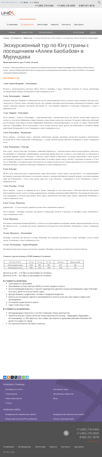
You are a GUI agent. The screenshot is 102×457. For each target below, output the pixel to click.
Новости (54, 24)
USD (21, 2)
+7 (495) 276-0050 (66, 5)
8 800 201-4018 (87, 5)
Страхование (11, 394)
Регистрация (78, 32)
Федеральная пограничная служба (68, 414)
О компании (12, 24)
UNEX (8, 13)
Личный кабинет (46, 32)
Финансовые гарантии (63, 394)
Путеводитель (27, 24)
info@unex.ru (93, 441)
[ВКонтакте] (4, 377)
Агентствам (42, 24)
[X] (12, 377)
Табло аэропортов (13, 398)
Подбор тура (27, 32)
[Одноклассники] (8, 377)
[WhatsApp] (23, 377)
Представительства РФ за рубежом (21, 419)
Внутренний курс (9, 2)
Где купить (79, 24)
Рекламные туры (60, 389)
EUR (31, 2)
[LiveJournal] (16, 377)
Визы (55, 398)
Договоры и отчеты (14, 389)
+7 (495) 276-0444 (44, 5)
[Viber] (19, 377)
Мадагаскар (28, 38)
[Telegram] (27, 377)
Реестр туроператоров (63, 419)
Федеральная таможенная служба (20, 414)
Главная (11, 32)
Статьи (8, 403)
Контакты (66, 24)
